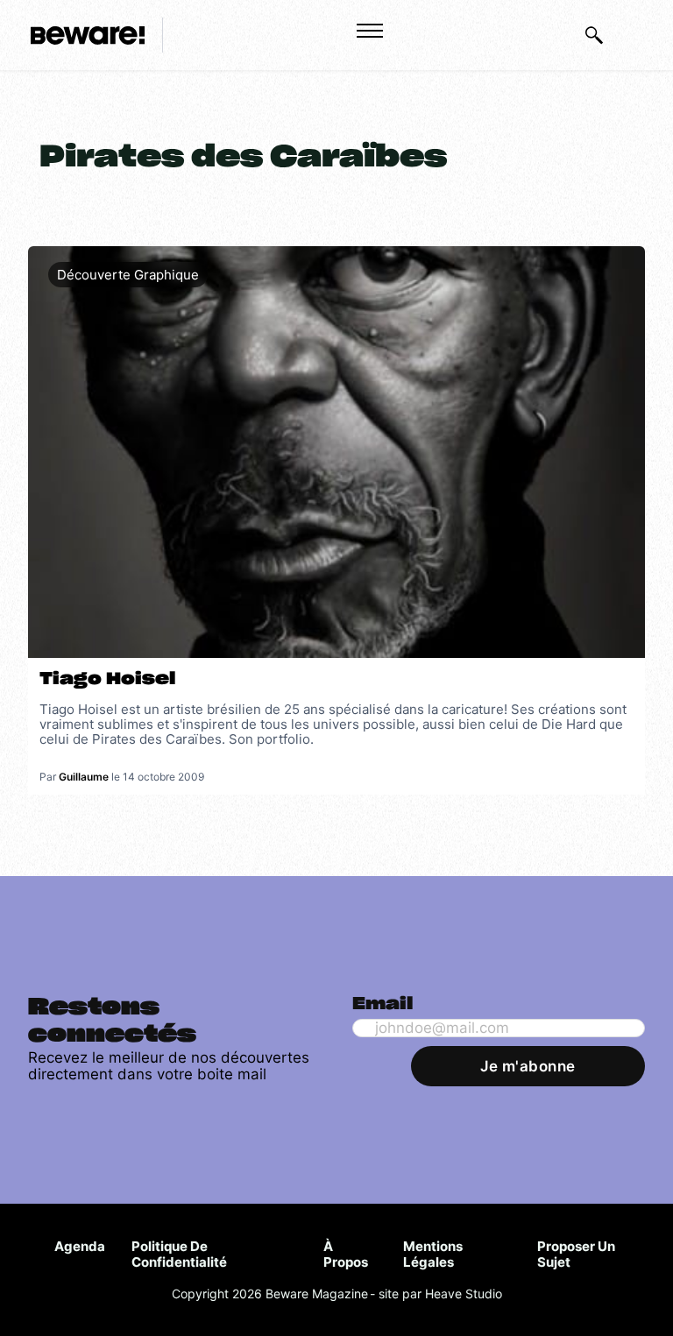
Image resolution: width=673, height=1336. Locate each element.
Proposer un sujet (576, 1254)
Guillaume (84, 776)
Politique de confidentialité (179, 1254)
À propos (345, 1254)
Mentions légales (433, 1254)
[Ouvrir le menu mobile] (370, 31)
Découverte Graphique (128, 274)
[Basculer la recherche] (594, 35)
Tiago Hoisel (107, 679)
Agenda (79, 1246)
